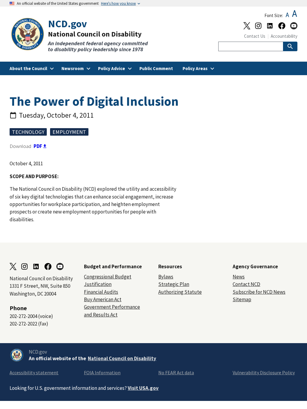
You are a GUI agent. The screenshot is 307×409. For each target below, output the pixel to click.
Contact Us (254, 36)
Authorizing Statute (180, 292)
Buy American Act (102, 299)
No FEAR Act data (176, 372)
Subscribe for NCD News (259, 292)
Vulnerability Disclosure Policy (264, 372)
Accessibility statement (34, 372)
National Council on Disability (122, 358)
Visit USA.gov (143, 388)
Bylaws (165, 276)
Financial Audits (101, 292)
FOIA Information (102, 372)
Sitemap (242, 299)
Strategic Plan (173, 284)
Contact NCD (246, 284)
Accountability (284, 36)
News (239, 276)
